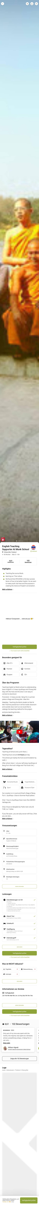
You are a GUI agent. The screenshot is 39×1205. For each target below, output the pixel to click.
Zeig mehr (19, 947)
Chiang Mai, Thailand (10, 552)
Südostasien (10, 1070)
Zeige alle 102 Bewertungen (19, 1058)
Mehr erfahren (7, 715)
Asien (3, 1070)
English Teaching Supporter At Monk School (19, 1049)
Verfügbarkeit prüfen (29, 1200)
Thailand (17, 1070)
